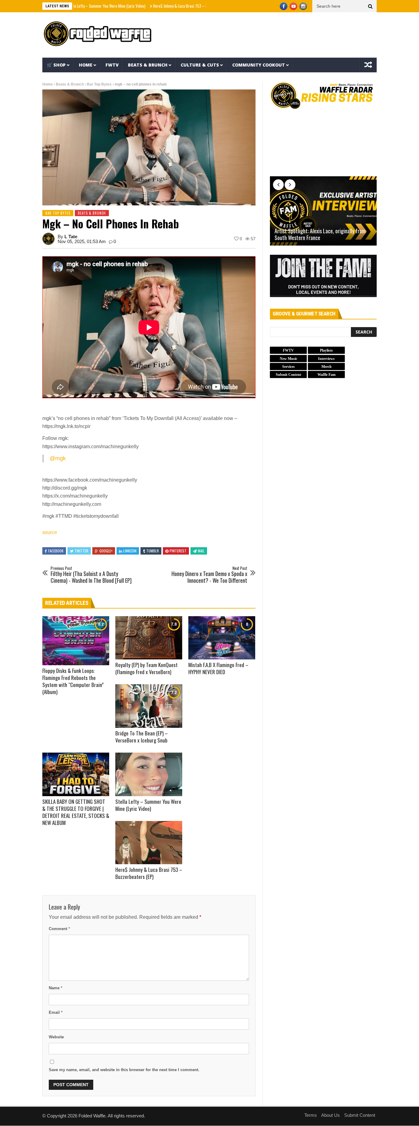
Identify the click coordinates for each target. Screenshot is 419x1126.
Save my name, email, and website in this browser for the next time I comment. (124, 1069)
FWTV (112, 65)
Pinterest (178, 550)
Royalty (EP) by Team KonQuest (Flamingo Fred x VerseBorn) (146, 668)
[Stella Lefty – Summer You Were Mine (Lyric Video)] (148, 774)
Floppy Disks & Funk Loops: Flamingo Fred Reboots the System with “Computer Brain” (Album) (73, 681)
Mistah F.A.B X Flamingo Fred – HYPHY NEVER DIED (218, 668)
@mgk (58, 458)
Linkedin (129, 550)
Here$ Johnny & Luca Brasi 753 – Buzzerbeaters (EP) (165, 6)
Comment (59, 928)
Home (85, 65)
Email (56, 1012)
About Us (330, 1115)
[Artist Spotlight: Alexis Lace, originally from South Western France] (323, 211)
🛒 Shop (56, 65)
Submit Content (359, 1115)
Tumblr (152, 550)
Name (55, 988)
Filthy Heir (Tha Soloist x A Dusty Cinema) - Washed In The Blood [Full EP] (91, 575)
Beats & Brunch (147, 65)
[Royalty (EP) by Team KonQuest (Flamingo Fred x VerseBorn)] (148, 638)
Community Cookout (258, 65)
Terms (310, 1115)
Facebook (55, 550)
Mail (201, 550)
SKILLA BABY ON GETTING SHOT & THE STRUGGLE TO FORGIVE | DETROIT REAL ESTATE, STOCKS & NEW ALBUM (75, 812)
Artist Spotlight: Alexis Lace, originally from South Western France (320, 234)
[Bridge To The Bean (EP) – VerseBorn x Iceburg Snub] (148, 706)
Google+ (106, 550)
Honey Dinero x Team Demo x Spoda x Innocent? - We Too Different (209, 575)
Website (56, 1037)
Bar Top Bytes (99, 84)
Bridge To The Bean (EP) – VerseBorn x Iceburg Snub (141, 736)
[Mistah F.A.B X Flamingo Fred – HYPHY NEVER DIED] (221, 638)
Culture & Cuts (200, 65)
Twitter (81, 550)
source (49, 532)
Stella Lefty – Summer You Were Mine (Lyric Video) (77, 6)
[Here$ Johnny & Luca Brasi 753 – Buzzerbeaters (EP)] (148, 843)
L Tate (70, 236)
